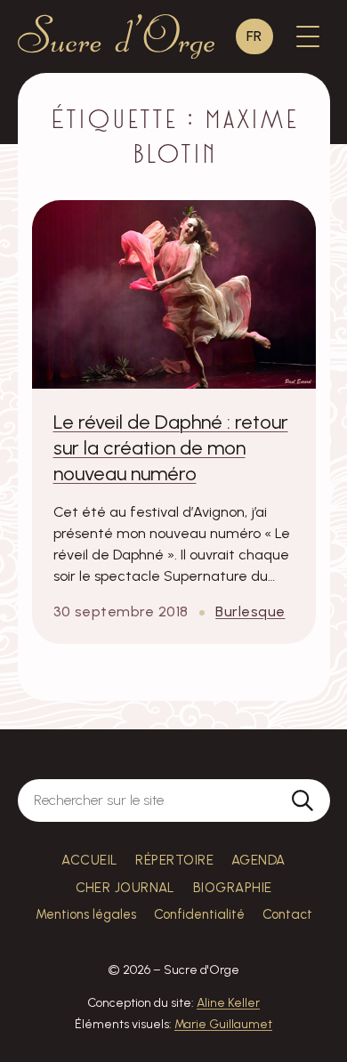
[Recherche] (302, 800)
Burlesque (250, 611)
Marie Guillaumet (223, 1024)
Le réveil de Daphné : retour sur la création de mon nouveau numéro (170, 447)
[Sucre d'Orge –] (116, 36)
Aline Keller (228, 1002)
